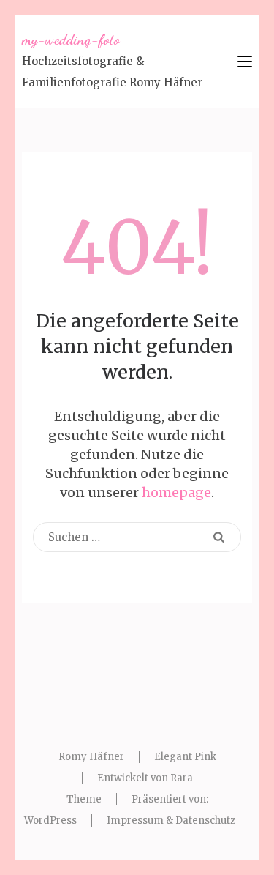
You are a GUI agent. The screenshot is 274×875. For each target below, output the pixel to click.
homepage (176, 492)
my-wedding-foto (71, 39)
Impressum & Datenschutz (171, 820)
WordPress (50, 820)
